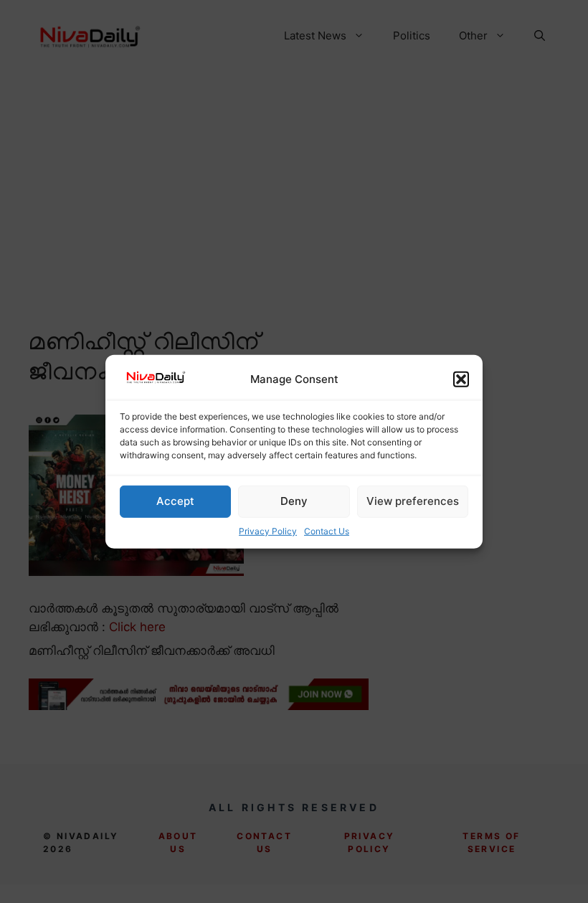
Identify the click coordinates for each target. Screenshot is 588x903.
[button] (461, 379)
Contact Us (326, 531)
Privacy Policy (268, 531)
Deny (294, 501)
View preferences (412, 501)
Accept (175, 501)
